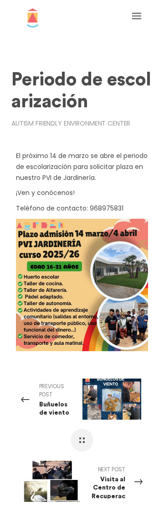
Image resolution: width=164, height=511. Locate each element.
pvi (23, 49)
